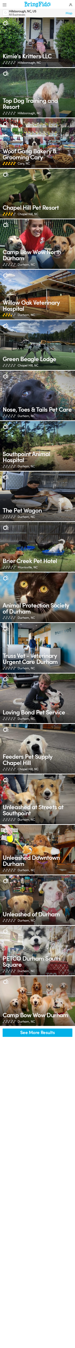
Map (69, 13)
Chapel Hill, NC (28, 214)
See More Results (37, 1032)
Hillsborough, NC (29, 63)
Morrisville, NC (28, 567)
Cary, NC (24, 163)
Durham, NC (26, 265)
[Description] (6, 23)
